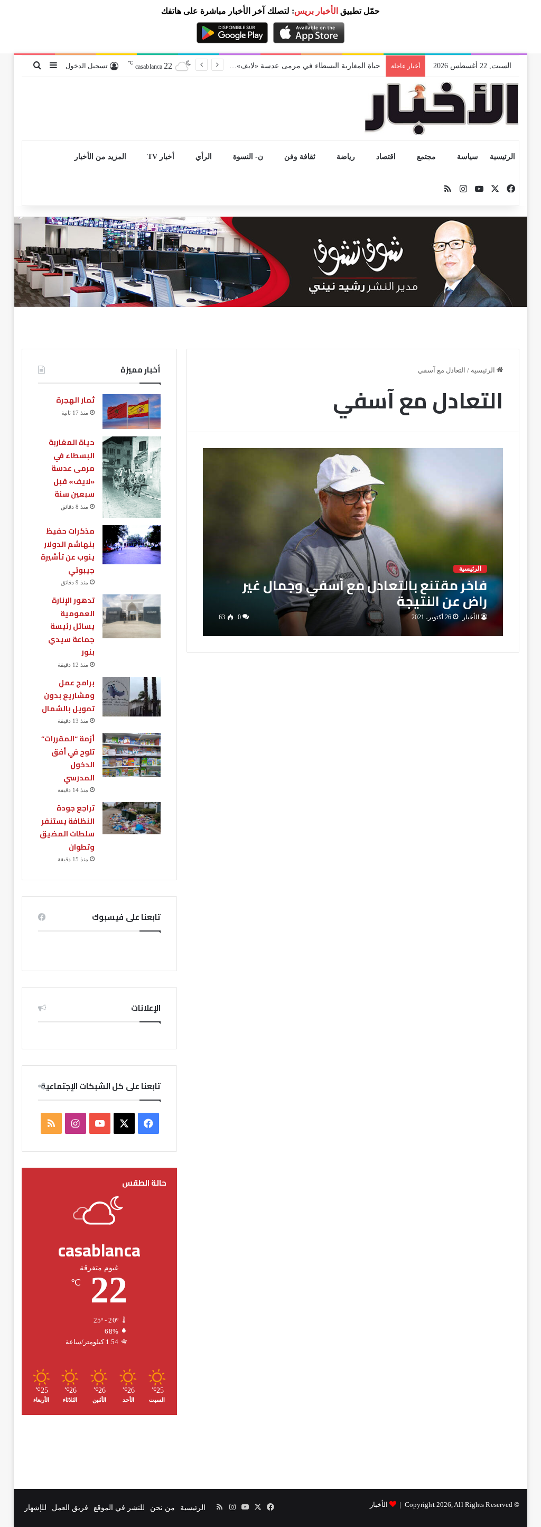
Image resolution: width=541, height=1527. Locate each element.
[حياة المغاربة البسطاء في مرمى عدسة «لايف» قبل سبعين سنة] (131, 477)
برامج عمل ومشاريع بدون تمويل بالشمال (68, 695)
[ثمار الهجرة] (131, 411)
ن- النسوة (248, 157)
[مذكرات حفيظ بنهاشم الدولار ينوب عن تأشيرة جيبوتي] (131, 544)
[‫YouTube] (99, 1123)
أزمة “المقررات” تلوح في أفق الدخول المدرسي (68, 758)
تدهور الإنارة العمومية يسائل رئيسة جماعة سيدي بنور (71, 626)
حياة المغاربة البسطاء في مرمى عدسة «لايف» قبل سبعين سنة (72, 468)
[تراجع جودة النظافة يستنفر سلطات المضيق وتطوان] (131, 818)
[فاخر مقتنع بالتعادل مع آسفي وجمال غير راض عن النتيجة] (353, 542)
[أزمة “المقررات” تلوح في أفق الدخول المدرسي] (131, 755)
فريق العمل (70, 1508)
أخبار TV (160, 157)
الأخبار (470, 617)
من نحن (162, 1508)
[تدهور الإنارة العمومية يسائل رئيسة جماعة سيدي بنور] (131, 616)
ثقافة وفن (299, 157)
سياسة (467, 157)
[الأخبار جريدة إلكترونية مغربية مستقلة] (441, 108)
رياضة (346, 157)
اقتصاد (386, 157)
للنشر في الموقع (119, 1508)
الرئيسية (502, 157)
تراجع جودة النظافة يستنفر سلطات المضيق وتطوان (67, 827)
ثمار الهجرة (75, 400)
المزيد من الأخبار (100, 157)
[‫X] (124, 1123)
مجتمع (426, 157)
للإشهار (35, 1508)
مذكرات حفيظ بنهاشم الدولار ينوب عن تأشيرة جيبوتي (68, 550)
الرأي (203, 157)
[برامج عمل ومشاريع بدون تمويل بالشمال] (131, 696)
